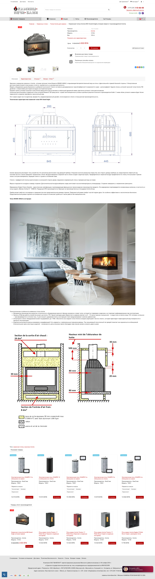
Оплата (84, 558)
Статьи (67, 558)
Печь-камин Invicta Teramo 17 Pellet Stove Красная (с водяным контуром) (76, 533)
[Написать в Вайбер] (143, 13)
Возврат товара (75, 558)
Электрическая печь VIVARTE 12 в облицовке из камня (22, 478)
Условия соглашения (25, 558)
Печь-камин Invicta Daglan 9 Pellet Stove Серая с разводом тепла (132, 533)
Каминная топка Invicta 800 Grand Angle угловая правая (21, 533)
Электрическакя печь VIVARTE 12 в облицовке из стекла (49, 478)
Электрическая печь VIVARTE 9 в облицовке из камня (76, 478)
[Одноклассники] (137, 67)
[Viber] (139, 67)
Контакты (31, 1)
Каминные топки (42, 24)
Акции (65, 19)
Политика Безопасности (49, 558)
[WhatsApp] (141, 67)
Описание (15, 79)
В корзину (94, 48)
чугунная (27, 447)
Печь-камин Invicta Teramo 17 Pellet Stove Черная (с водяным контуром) (49, 533)
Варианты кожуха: (17, 486)
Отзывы (108, 19)
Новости (60, 558)
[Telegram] (143, 67)
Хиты (77, 19)
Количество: (71, 48)
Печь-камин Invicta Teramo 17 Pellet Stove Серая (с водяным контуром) (103, 533)
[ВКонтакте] (135, 67)
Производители (92, 19)
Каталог (19, 19)
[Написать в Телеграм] (140, 13)
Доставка (23, 1)
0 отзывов (95, 28)
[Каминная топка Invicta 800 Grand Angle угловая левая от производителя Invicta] (19, 69)
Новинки (52, 19)
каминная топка (18, 447)
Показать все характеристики (76, 38)
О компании (14, 1)
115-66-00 (136, 8)
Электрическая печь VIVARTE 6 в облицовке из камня (132, 478)
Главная (31, 24)
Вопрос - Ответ (49, 79)
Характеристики (26, 79)
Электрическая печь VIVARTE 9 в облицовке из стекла (104, 478)
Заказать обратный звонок (135, 10)
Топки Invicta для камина (58, 24)
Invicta (32, 447)
